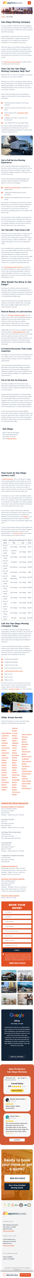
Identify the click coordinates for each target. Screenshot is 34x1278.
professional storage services (13, 267)
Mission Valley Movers (14, 770)
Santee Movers (27, 771)
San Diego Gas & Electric (9, 866)
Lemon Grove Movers (14, 750)
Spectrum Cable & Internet (10, 895)
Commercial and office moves (13, 671)
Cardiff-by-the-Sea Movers (5, 738)
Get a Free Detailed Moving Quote (17, 1186)
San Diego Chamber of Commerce (12, 806)
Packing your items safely (12, 187)
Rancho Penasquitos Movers (26, 752)
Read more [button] (9, 1133)
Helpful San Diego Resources (14, 803)
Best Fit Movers (8, 479)
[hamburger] (29, 2)
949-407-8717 (7, 1243)
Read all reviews (17, 1056)
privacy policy (7, 959)
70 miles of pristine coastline (16, 315)
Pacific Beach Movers (14, 787)
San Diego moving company (12, 62)
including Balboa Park (18, 332)
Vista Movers (26, 788)
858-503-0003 (11, 438)
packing (25, 516)
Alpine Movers (6, 733)
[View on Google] (7, 1100)
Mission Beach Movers (14, 763)
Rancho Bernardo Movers (25, 744)
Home (3, 16)
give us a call (18, 533)
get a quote (25, 1274)
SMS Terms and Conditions (18, 959)
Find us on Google (8, 1231)
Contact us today (14, 689)
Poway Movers (27, 734)
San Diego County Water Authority (12, 879)
